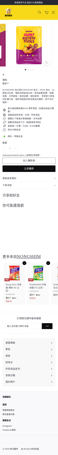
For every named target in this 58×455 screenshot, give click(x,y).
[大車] (46, 12)
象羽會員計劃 (8, 414)
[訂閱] (47, 326)
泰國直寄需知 (9, 178)
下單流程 (7, 185)
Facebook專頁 (9, 430)
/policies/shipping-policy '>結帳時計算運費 (21, 155)
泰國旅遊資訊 (8, 410)
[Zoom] (46, 62)
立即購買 (29, 168)
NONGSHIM (29, 257)
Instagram (7, 426)
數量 (5, 142)
